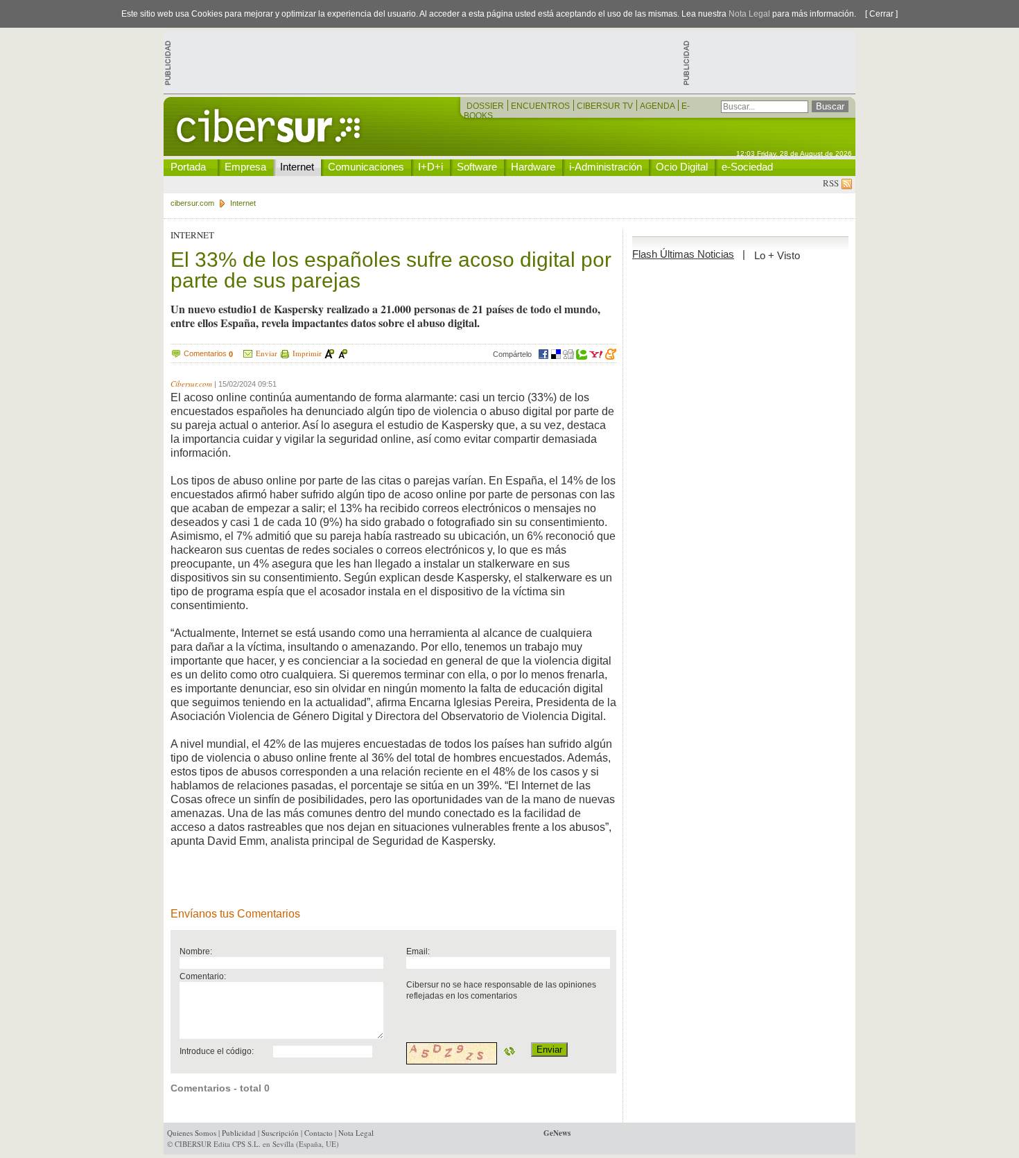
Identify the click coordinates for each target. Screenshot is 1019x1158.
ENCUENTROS (541, 106)
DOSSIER (486, 106)
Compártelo (512, 354)
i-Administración (605, 167)
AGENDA (658, 106)
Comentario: (203, 976)
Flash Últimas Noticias (683, 254)
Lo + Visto (777, 255)
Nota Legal (749, 14)
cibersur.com (192, 203)
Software (477, 167)
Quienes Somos (191, 1133)
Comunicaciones (366, 167)
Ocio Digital (682, 167)
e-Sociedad (747, 167)
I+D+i (430, 167)
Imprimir (307, 353)
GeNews (557, 1133)
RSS (832, 183)
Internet (297, 167)
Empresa (245, 167)
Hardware (533, 167)
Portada (188, 167)
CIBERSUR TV (606, 106)
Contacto (318, 1133)
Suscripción (280, 1133)
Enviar (266, 353)
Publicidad (239, 1133)
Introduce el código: (217, 1050)
